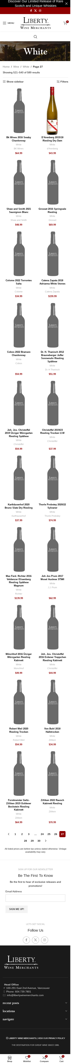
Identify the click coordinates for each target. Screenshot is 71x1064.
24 (42, 834)
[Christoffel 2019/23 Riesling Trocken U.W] (52, 403)
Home (6, 66)
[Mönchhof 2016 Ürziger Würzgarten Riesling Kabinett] (19, 627)
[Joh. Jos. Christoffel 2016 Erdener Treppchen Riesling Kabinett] (52, 627)
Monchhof (19, 668)
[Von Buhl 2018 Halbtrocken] (52, 702)
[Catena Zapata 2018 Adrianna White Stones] (52, 254)
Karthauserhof (19, 516)
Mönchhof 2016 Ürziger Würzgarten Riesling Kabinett (19, 657)
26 (55, 834)
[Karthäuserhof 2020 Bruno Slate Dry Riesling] (19, 478)
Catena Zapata (52, 291)
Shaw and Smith (19, 220)
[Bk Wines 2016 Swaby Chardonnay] (19, 111)
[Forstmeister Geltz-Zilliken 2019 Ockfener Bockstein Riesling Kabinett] (19, 774)
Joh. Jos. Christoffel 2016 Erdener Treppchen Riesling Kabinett (52, 657)
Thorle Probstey (52, 516)
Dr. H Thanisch (52, 369)
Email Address (13, 891)
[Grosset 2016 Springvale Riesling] (52, 182)
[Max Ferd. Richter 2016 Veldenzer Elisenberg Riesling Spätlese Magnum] (19, 549)
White (26, 66)
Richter (18, 594)
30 (39, 840)
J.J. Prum (52, 587)
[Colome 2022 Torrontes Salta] (19, 254)
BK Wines (18, 148)
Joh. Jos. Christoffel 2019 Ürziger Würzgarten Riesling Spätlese (19, 433)
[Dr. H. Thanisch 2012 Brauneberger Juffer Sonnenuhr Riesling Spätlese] (52, 325)
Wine (16, 66)
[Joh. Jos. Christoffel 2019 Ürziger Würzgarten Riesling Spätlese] (19, 403)
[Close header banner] (66, 3)
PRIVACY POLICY (56, 1038)
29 (32, 840)
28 (25, 840)
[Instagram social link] (40, 10)
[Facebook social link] (31, 10)
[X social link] (35, 10)
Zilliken (52, 740)
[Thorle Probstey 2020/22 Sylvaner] (52, 478)
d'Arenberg (52, 148)
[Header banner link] (35, 3)
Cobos (18, 363)
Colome (19, 291)
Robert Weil (19, 740)
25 (49, 834)
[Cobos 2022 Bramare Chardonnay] (19, 325)
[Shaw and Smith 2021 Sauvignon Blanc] (19, 182)
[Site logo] (35, 22)
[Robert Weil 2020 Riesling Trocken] (19, 702)
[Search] (35, 36)
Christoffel (19, 444)
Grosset (52, 220)
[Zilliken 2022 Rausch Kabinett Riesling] (52, 774)
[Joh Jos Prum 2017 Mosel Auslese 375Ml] (52, 549)
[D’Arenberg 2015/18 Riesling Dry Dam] (52, 111)
